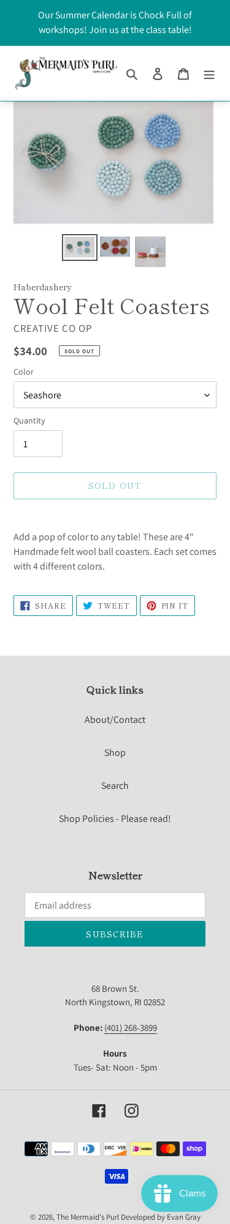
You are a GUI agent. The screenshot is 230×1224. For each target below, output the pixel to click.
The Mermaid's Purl (87, 1217)
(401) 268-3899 (130, 1027)
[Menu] (209, 73)
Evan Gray (184, 1217)
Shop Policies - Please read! (115, 818)
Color (23, 371)
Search (115, 785)
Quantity (29, 420)
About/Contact (115, 719)
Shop (115, 752)
